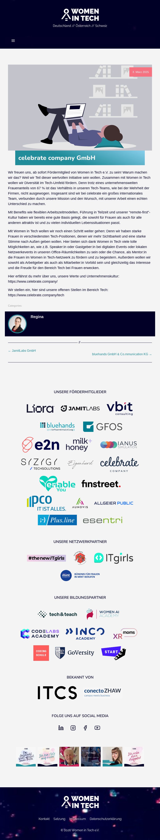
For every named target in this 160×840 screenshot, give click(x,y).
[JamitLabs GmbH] (80, 408)
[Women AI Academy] (103, 614)
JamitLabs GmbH (22, 350)
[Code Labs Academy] (40, 634)
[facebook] (86, 729)
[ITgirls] (113, 559)
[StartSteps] (113, 653)
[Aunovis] (80, 503)
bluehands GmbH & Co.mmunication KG (122, 354)
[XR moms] (125, 634)
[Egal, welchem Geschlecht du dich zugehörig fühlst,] (26, 756)
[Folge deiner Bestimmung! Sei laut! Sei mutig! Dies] (112, 756)
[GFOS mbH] (103, 427)
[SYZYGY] (41, 465)
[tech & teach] (57, 614)
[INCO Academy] (85, 634)
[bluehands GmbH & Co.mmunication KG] (57, 427)
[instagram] (74, 729)
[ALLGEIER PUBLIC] (113, 503)
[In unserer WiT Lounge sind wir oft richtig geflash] (47, 756)
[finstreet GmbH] (101, 484)
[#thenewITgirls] (46, 558)
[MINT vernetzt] (80, 576)
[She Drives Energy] (80, 559)
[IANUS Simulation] (118, 445)
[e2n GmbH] (40, 445)
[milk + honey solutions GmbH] (79, 445)
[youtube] (98, 729)
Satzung (59, 819)
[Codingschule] (41, 653)
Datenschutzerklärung (106, 819)
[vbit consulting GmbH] (119, 409)
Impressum (77, 819)
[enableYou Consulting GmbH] (57, 484)
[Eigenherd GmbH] (80, 464)
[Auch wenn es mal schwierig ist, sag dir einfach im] (134, 756)
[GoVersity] (75, 653)
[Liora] (40, 409)
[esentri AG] (103, 520)
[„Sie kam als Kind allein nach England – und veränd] (69, 756)
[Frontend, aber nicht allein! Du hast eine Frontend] (91, 756)
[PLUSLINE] (57, 520)
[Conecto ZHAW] (103, 693)
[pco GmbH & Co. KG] (46, 503)
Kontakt (44, 819)
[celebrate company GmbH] (119, 464)
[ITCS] (57, 693)
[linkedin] (62, 729)
